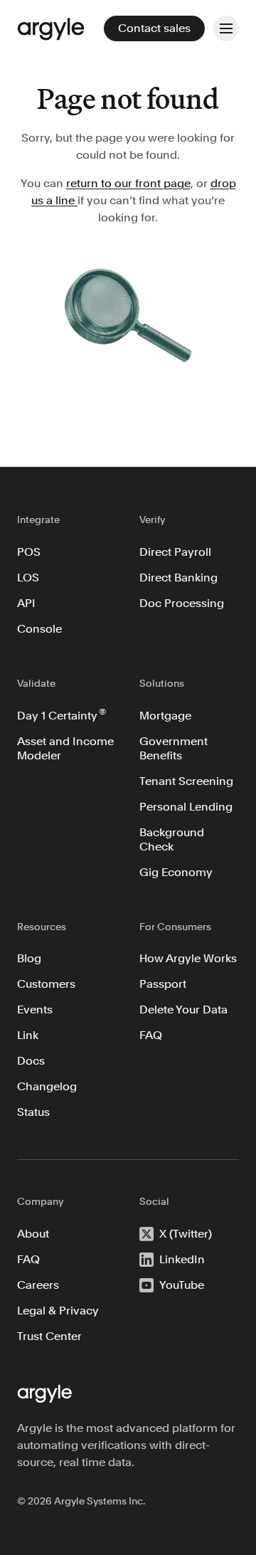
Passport (162, 984)
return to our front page (128, 183)
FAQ (150, 1035)
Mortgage (165, 715)
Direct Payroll (175, 552)
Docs (31, 1061)
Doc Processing (181, 603)
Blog (29, 958)
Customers (46, 984)
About (33, 1233)
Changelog (47, 1086)
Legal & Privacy (58, 1310)
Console (39, 629)
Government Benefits (173, 748)
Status (33, 1112)
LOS (28, 577)
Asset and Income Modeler (67, 748)
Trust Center (49, 1336)
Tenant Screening (186, 781)
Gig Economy (176, 872)
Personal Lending (186, 806)
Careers (38, 1285)
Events (35, 1009)
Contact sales (154, 28)
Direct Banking (178, 577)
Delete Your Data (183, 1009)
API (26, 603)
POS (29, 552)
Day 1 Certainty (61, 714)
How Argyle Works (188, 958)
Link (27, 1035)
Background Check (171, 839)
